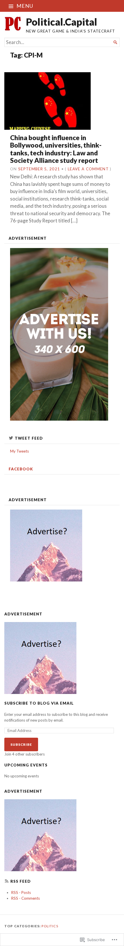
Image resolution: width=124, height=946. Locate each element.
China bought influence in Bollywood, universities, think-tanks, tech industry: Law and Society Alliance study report (56, 149)
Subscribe (21, 744)
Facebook (21, 469)
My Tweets (19, 451)
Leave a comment (88, 169)
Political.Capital (61, 22)
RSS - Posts (21, 892)
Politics (50, 926)
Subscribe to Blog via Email (39, 703)
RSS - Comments (25, 898)
